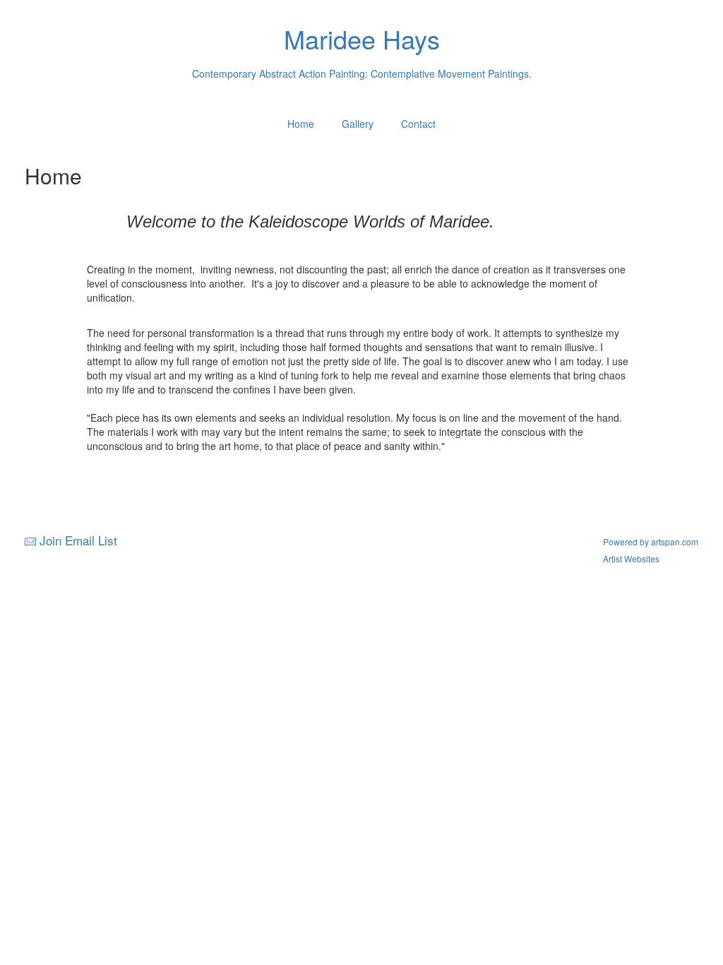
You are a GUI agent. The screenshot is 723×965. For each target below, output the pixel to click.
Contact (418, 124)
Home (300, 124)
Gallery (358, 124)
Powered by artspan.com (650, 541)
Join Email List (78, 540)
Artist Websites (631, 558)
